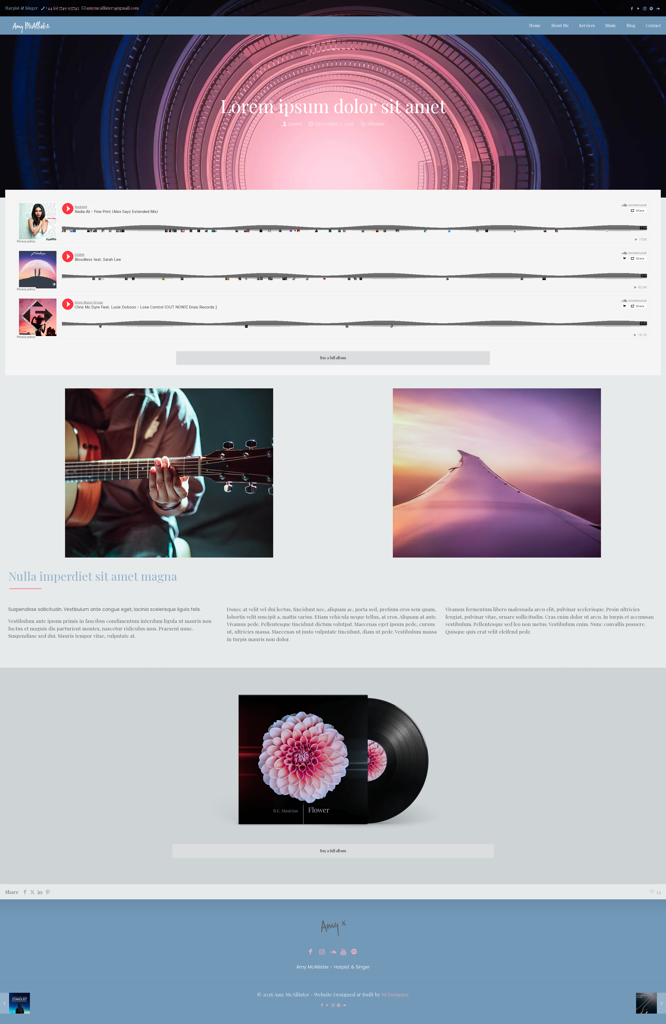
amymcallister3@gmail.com (112, 8)
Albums (375, 123)
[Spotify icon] (651, 8)
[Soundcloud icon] (658, 8)
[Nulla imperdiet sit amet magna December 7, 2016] (15, 1003)
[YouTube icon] (638, 8)
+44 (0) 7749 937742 (62, 8)
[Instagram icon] (645, 8)
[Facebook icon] (632, 8)
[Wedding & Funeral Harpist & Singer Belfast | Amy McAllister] (31, 25)
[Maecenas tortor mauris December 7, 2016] (651, 1003)
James (295, 123)
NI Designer (395, 994)
